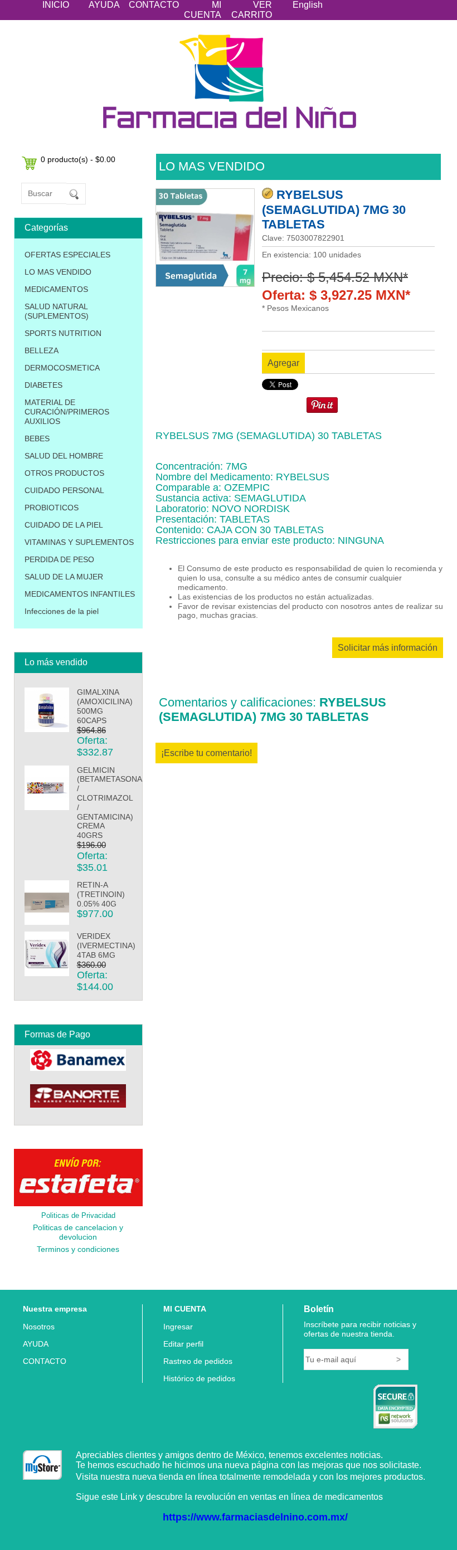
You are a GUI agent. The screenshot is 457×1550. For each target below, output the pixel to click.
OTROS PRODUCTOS (64, 473)
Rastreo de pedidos (197, 1361)
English (308, 4)
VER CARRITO (251, 10)
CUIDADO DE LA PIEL (64, 524)
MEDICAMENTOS (56, 289)
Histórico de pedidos (199, 1378)
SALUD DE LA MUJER (64, 576)
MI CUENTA (202, 10)
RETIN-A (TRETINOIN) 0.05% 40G (101, 894)
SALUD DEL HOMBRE (64, 455)
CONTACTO (154, 4)
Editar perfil (183, 1343)
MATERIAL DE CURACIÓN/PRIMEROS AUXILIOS (67, 412)
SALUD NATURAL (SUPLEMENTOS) (57, 311)
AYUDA (104, 4)
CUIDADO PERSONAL (64, 490)
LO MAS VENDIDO (58, 271)
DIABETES (43, 385)
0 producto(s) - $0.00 (78, 159)
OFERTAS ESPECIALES (67, 254)
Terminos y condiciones (78, 1249)
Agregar (283, 363)
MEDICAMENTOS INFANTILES (80, 593)
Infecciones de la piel (62, 611)
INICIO (55, 4)
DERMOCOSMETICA (62, 367)
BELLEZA (42, 350)
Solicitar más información (387, 647)
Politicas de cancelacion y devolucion (78, 1232)
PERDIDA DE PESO (59, 559)
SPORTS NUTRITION (63, 333)
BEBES (37, 438)
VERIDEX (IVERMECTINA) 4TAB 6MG (106, 945)
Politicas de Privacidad (78, 1215)
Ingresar (178, 1326)
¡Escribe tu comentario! (206, 753)
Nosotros (39, 1326)
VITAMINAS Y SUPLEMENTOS (79, 542)
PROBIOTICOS (52, 507)
